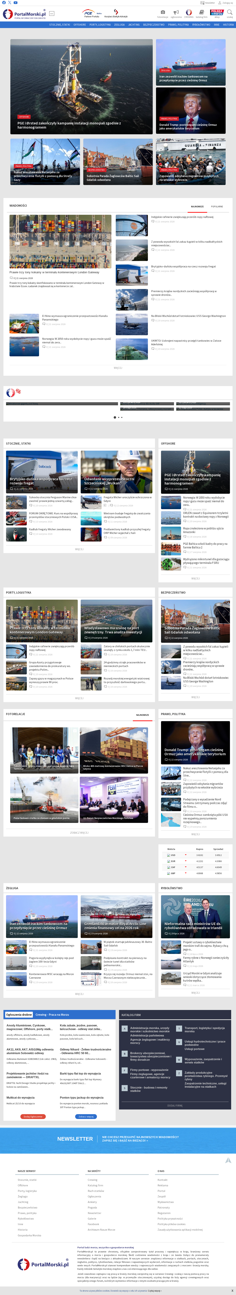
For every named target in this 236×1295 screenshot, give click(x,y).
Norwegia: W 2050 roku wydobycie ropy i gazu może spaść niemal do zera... (204, 501)
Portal (161, 1191)
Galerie (92, 1218)
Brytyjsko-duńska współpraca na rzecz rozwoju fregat (183, 266)
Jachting (134, 24)
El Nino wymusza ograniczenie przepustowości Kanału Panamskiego (51, 943)
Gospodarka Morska (29, 1235)
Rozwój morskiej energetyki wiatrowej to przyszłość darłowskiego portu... (126, 680)
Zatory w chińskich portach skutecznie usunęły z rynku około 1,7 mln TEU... (127, 648)
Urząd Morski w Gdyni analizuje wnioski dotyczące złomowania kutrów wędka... (202, 976)
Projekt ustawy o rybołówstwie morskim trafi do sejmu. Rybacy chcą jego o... (205, 945)
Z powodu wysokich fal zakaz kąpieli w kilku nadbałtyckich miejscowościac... (205, 650)
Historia (228, 24)
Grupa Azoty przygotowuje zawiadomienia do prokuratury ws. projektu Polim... (50, 666)
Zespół (162, 1196)
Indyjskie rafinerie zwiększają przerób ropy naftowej (182, 217)
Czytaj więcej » (155, 1290)
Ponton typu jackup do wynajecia (81, 1097)
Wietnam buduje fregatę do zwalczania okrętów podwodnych (127, 515)
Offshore (80, 24)
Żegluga (119, 24)
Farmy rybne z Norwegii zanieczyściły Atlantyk (206, 959)
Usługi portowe (195, 1049)
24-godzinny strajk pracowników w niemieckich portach (125, 664)
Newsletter (94, 1213)
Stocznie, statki (59, 24)
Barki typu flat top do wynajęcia (80, 1073)
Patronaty (164, 1207)
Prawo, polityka (178, 24)
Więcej (118, 367)
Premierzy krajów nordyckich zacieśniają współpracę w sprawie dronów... (203, 665)
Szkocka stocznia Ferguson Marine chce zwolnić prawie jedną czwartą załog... (53, 499)
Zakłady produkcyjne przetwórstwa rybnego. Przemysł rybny (206, 1076)
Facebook (93, 1224)
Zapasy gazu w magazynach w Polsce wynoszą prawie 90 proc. (51, 680)
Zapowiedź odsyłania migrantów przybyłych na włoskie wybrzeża (203, 785)
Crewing (92, 1179)
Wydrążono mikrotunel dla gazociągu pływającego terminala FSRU (206, 561)
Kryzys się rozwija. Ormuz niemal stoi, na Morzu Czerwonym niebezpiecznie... (128, 976)
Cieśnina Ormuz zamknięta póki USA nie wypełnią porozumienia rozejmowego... (205, 818)
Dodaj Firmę (175, 1105)
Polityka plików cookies (172, 1224)
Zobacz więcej (79, 832)
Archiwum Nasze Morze (101, 1229)
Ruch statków (96, 1191)
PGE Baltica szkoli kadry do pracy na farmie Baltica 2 (205, 545)
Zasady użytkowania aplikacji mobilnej (180, 1229)
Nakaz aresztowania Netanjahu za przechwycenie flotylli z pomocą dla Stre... (205, 771)
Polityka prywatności (170, 1218)
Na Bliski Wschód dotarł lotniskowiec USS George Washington (188, 316)
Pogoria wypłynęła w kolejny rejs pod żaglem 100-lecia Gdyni (51, 959)
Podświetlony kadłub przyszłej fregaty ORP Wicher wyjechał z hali (127, 531)
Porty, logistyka (100, 24)
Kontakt (163, 1179)
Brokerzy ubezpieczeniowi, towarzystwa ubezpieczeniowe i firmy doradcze (150, 1056)
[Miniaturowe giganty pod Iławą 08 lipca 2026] (62, 403)
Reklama (163, 1185)
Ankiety (92, 1202)
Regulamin (164, 1213)
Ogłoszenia (94, 1196)
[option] (118, 406)
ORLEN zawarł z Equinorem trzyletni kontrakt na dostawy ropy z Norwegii (206, 514)
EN (51, 13)
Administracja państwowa (147, 1035)
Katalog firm (95, 1185)
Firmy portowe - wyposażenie (149, 1069)
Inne (216, 24)
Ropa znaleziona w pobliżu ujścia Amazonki (203, 530)
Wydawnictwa (166, 1202)
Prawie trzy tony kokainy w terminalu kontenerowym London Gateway (54, 272)
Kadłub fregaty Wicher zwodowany (50, 529)
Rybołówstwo (201, 24)
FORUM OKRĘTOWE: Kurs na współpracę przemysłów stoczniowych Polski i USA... (53, 515)
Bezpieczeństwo (153, 24)
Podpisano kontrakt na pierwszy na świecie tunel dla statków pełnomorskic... (125, 961)
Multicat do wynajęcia (21, 1097)
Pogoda (92, 1207)
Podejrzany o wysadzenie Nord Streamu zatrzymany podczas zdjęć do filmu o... (205, 803)
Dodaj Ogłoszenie (33, 1116)
